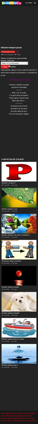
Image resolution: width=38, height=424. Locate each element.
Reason (7, 60)
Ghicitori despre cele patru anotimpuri (16, 235)
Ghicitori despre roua (9, 209)
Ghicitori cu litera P (9, 183)
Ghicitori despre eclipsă (10, 287)
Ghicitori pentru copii (8, 52)
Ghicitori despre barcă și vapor (13, 339)
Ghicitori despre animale (10, 313)
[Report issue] (18, 51)
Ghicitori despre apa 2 (10, 365)
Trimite (4, 67)
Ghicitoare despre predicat (11, 261)
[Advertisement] (19, 26)
